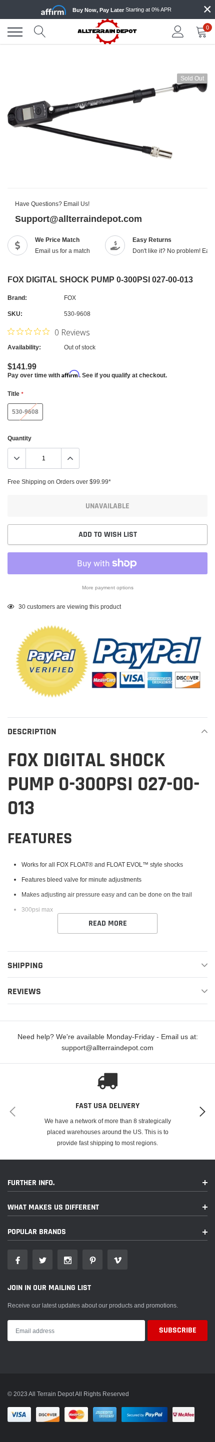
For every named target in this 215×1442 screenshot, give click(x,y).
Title (15, 393)
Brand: (17, 297)
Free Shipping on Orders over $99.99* (59, 481)
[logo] (108, 31)
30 (22, 606)
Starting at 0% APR (122, 9)
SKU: (15, 313)
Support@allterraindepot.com (78, 218)
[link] (18, 1260)
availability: (24, 347)
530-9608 (25, 411)
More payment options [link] (108, 587)
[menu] (15, 31)
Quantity (20, 438)
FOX (70, 297)
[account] (178, 31)
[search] (40, 31)
